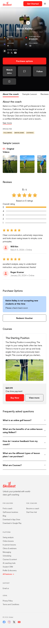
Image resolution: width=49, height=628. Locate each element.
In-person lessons (9, 545)
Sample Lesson (29, 94)
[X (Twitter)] (14, 622)
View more (34, 397)
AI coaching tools (9, 563)
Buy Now (15, 397)
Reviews (45, 94)
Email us (6, 588)
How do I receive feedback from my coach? (20, 443)
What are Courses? (12, 465)
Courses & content (10, 559)
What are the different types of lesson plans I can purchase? (21, 455)
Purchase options (24, 61)
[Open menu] (45, 3)
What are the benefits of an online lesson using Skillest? (23, 431)
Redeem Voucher (24, 318)
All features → (8, 574)
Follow (40, 71)
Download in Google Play (12, 523)
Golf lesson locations (10, 512)
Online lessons (8, 541)
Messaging (7, 552)
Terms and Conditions (11, 604)
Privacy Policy (8, 601)
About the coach (11, 94)
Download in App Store (11, 519)
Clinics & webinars (10, 548)
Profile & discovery (10, 570)
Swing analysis (8, 537)
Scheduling (7, 556)
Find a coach (7, 508)
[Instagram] (9, 622)
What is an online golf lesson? (17, 420)
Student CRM (8, 567)
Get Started (33, 3)
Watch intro (9, 71)
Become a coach (32, 508)
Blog (4, 516)
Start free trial (31, 512)
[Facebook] (4, 622)
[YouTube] (19, 622)
